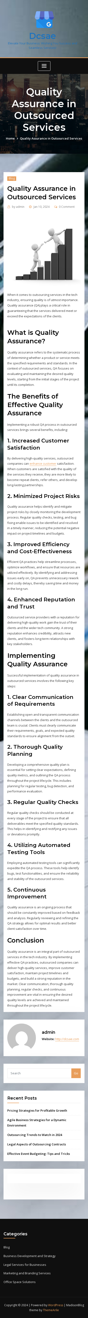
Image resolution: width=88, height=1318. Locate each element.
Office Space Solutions (20, 1282)
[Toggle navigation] (44, 66)
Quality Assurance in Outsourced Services (51, 138)
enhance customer (43, 463)
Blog (12, 178)
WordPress (55, 1305)
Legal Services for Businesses (25, 1265)
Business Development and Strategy (30, 1256)
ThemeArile (51, 1310)
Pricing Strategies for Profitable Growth (37, 1110)
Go (76, 1073)
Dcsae (42, 36)
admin (18, 207)
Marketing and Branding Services (27, 1273)
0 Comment (67, 207)
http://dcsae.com (67, 1039)
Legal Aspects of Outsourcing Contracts (36, 1144)
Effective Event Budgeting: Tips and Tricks (38, 1154)
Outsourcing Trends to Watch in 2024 (34, 1135)
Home (10, 138)
